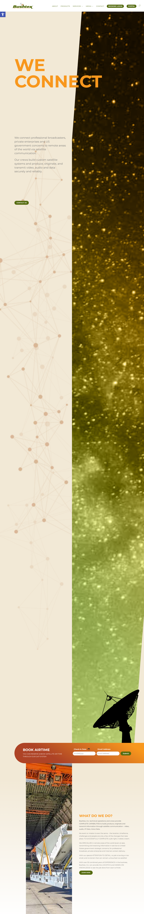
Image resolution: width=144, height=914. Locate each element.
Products (65, 6)
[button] (2, 14)
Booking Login (115, 6)
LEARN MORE (85, 872)
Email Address (104, 749)
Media (88, 6)
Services (77, 6)
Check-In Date (80, 749)
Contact (100, 6)
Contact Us (22, 203)
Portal (131, 6)
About (55, 6)
